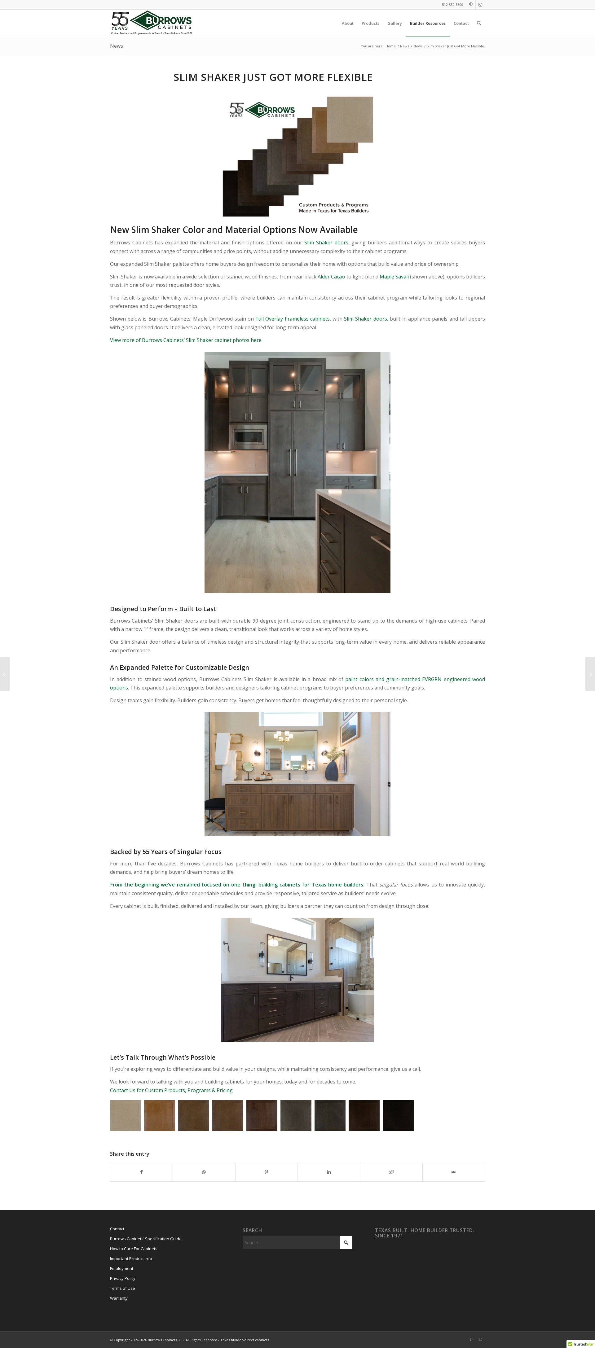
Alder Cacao (331, 276)
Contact (117, 1229)
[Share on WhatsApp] (204, 1172)
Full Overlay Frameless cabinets (292, 318)
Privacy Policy (122, 1278)
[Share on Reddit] (391, 1172)
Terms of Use (122, 1288)
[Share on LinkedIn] (329, 1172)
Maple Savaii (394, 276)
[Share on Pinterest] (267, 1172)
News (116, 45)
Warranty (119, 1298)
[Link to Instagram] (480, 4)
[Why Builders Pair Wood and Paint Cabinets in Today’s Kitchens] (590, 674)
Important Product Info (131, 1258)
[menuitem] (348, 23)
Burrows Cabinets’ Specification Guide (146, 1238)
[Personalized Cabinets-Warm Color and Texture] (5, 674)
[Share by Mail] (454, 1172)
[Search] (479, 23)
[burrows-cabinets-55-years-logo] (151, 23)
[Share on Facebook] (141, 1172)
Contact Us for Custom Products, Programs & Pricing (171, 1090)
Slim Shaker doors (326, 242)
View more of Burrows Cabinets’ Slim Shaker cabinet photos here (186, 340)
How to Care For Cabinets (133, 1248)
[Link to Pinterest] (470, 4)
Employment (121, 1268)
